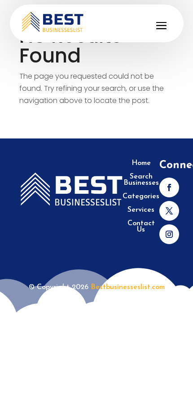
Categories (141, 196)
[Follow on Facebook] (169, 187)
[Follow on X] (169, 211)
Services (140, 210)
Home (141, 163)
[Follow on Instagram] (169, 234)
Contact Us (141, 226)
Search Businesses (141, 180)
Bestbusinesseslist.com (128, 287)
